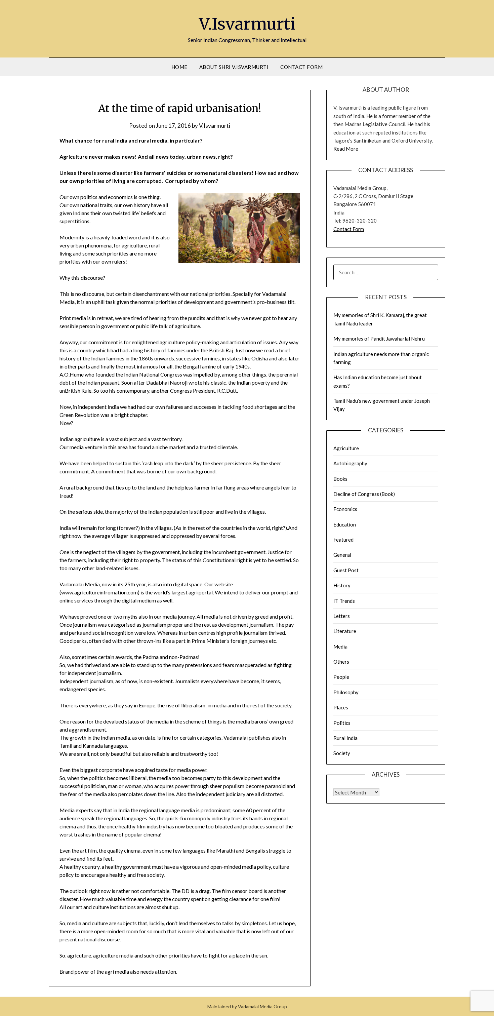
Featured (343, 540)
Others (341, 662)
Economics (345, 509)
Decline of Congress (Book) (364, 494)
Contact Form (301, 67)
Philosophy (346, 692)
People (341, 677)
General (342, 555)
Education (344, 524)
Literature (344, 631)
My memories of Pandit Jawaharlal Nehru (379, 339)
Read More (345, 149)
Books (340, 479)
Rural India (345, 738)
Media (340, 646)
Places (340, 707)
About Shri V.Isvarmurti (234, 67)
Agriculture (346, 448)
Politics (342, 723)
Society (341, 753)
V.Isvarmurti (247, 24)
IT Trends (344, 601)
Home (179, 67)
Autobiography (350, 463)
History (342, 585)
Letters (341, 616)
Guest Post (346, 570)
